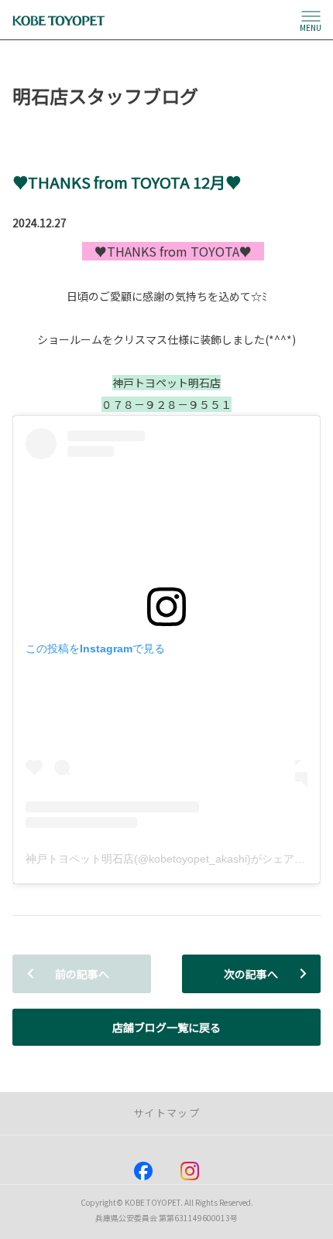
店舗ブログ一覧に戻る (166, 1027)
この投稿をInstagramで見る (95, 648)
